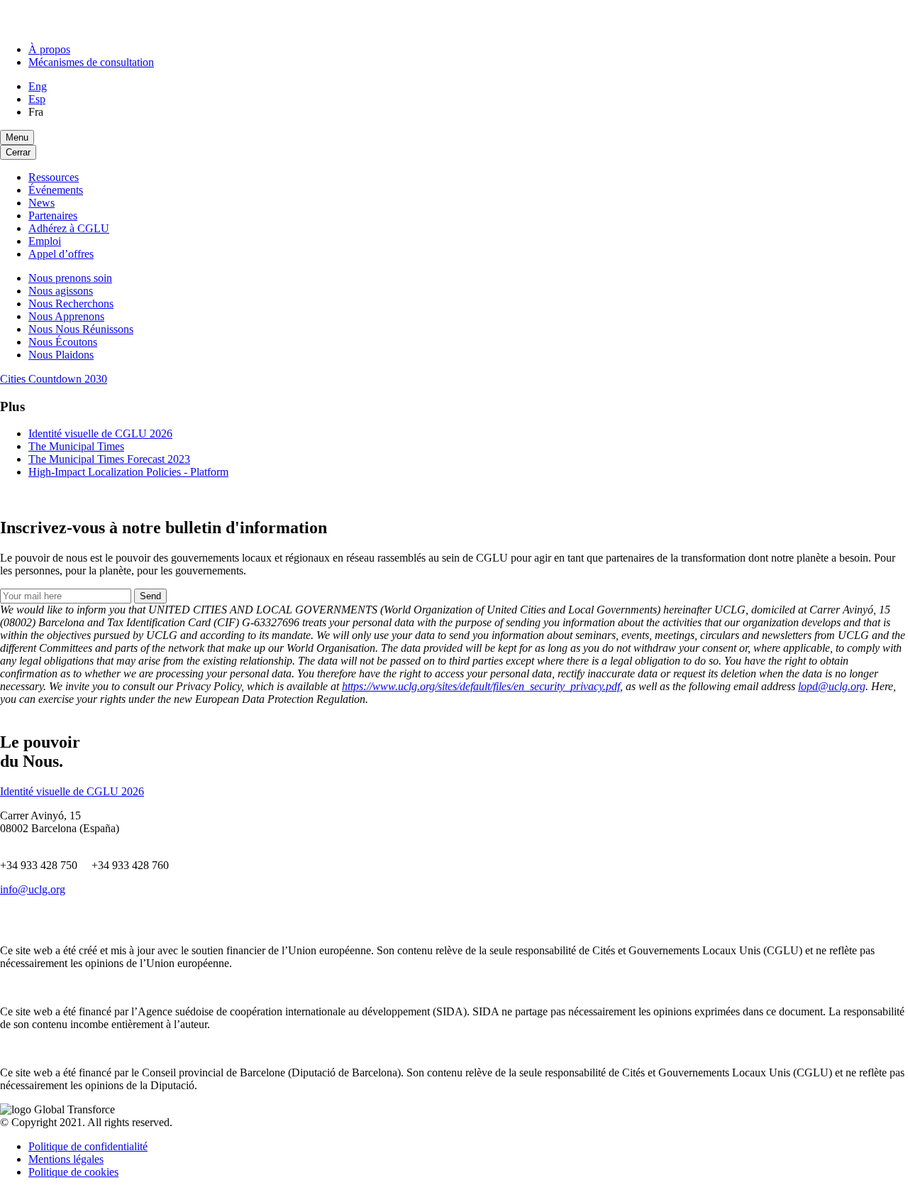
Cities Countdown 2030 (53, 379)
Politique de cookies (73, 1172)
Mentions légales (66, 1159)
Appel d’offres (61, 254)
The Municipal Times (76, 446)
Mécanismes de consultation (91, 62)
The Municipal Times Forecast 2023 (109, 459)
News (41, 203)
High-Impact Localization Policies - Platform (128, 472)
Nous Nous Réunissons (80, 329)
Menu (17, 137)
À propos (49, 49)
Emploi (44, 241)
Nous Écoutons (62, 342)
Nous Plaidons (61, 355)
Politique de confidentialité (88, 1146)
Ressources (53, 177)
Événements (55, 190)
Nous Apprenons (66, 316)
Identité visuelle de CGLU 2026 (100, 433)
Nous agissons (60, 291)
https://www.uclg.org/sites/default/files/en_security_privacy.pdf (481, 686)
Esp (36, 99)
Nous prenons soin (70, 278)
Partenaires (52, 215)
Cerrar (18, 152)
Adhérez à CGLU (68, 228)
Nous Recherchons (71, 304)
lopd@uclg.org (831, 686)
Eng (37, 86)
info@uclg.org (32, 889)
